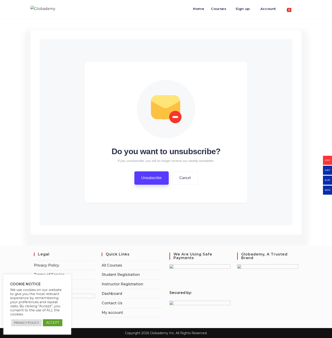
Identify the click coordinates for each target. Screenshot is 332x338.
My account (112, 312)
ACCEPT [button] (52, 323)
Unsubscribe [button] (151, 178)
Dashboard (112, 293)
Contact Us (112, 303)
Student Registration (121, 274)
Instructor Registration (122, 284)
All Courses (112, 265)
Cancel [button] (185, 178)
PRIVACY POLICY (26, 322)
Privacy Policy (46, 265)
